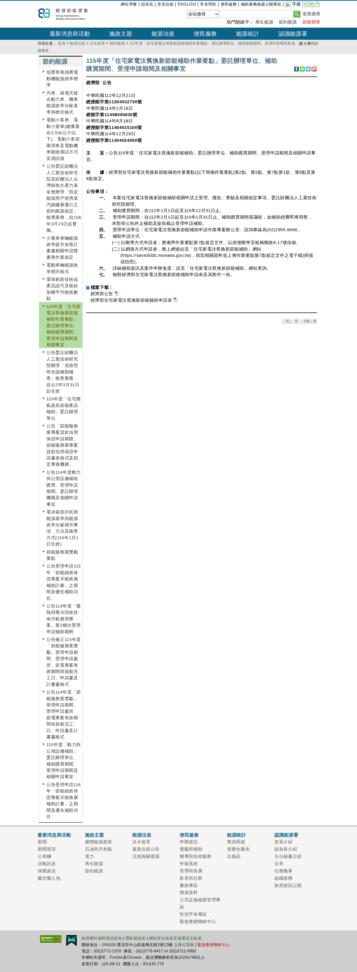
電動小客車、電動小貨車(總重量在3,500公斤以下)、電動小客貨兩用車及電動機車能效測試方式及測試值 (63, 139)
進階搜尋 (311, 13)
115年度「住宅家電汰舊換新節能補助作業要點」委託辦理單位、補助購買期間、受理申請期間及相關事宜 (63, 325)
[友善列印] (308, 43)
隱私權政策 (136, 938)
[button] (296, 13)
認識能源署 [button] (293, 34)
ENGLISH (187, 4)
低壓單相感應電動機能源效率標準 (62, 78)
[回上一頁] (290, 321)
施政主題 (94, 835)
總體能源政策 (98, 841)
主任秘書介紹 (288, 856)
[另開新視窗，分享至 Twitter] (308, 69)
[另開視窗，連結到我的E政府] (71, 940)
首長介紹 (283, 841)
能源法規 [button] (163, 34)
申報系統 (189, 863)
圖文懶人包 (49, 878)
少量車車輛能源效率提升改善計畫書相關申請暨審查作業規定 (62, 248)
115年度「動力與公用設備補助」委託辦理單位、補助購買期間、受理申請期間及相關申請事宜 (63, 760)
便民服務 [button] (205, 34)
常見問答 (208, 4)
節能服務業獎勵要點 (62, 555)
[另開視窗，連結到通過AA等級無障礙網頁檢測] (50, 938)
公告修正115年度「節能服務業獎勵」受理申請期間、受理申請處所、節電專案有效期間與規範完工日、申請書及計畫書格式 (63, 662)
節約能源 (288, 22)
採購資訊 (47, 871)
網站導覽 (129, 4)
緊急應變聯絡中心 (198, 921)
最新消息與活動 (54, 835)
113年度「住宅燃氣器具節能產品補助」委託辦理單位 (63, 408)
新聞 (42, 841)
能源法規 (77, 43)
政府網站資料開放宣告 (102, 938)
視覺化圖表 (238, 849)
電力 (89, 856)
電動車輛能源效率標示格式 (62, 268)
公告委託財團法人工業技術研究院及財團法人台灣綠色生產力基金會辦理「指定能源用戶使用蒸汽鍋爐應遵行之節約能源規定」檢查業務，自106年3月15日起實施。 (63, 198)
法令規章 (97, 43)
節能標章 (311, 22)
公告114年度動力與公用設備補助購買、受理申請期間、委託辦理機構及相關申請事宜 (63, 488)
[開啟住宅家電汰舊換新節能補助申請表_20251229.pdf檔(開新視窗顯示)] (175, 300)
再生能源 (264, 22)
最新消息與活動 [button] (70, 34)
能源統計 (236, 835)
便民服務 (229, 4)
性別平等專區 (193, 914)
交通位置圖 (184, 945)
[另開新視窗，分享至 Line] (302, 69)
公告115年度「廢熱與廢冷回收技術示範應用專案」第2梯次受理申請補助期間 (63, 619)
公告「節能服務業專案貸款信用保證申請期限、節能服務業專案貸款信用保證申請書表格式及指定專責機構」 (62, 445)
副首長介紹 (285, 849)
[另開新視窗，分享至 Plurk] (314, 69)
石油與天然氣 (98, 849)
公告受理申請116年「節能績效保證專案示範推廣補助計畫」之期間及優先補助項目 (63, 800)
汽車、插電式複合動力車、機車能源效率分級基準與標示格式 (62, 103)
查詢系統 (236, 841)
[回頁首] (308, 321)
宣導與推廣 (191, 871)
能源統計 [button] (247, 34)
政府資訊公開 (288, 885)
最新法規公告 (146, 849)
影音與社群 (191, 878)
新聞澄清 (47, 849)
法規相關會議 (146, 856)
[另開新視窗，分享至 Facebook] (296, 69)
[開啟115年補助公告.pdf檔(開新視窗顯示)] (117, 293)
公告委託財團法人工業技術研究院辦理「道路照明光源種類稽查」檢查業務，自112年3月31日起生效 (63, 371)
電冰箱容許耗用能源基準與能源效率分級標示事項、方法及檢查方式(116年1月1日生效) (62, 528)
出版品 (234, 856)
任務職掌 (283, 871)
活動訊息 (47, 863)
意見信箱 (165, 4)
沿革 (278, 863)
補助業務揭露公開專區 (261, 4)
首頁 (61, 43)
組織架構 (283, 878)
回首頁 (147, 4)
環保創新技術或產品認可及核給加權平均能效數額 (62, 289)
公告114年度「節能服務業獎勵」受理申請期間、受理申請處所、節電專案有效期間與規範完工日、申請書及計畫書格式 (63, 714)
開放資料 (189, 892)
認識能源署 (286, 835)
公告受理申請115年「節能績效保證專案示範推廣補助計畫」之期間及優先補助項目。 (63, 582)
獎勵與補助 (191, 849)
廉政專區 (189, 885)
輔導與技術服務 (196, 856)
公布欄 (44, 856)
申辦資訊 (189, 841)
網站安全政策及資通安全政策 (175, 938)
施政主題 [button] (120, 34)
